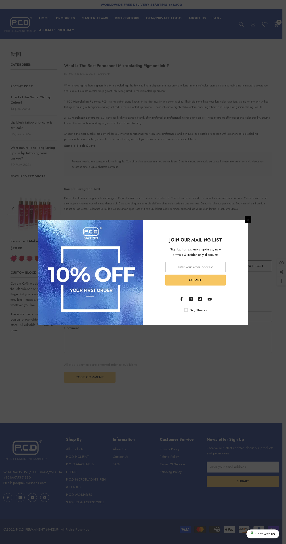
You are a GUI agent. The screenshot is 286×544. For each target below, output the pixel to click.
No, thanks (198, 310)
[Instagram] (191, 299)
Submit (195, 279)
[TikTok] (200, 299)
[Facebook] (181, 299)
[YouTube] (209, 299)
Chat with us (265, 534)
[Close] (248, 219)
